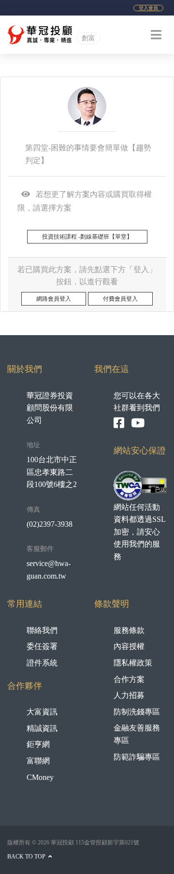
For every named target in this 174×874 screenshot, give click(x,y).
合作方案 (129, 679)
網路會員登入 (53, 298)
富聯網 (38, 761)
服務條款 (129, 630)
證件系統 (42, 663)
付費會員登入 (120, 298)
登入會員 (148, 8)
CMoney (40, 777)
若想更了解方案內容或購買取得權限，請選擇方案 (84, 201)
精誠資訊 (42, 728)
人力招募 (129, 695)
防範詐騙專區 (137, 757)
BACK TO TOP (27, 856)
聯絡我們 (42, 630)
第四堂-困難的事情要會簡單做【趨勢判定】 (88, 154)
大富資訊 (42, 712)
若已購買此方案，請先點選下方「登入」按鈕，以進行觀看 (87, 275)
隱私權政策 (133, 663)
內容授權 (129, 646)
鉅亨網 (38, 744)
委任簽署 (42, 646)
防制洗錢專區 (137, 712)
